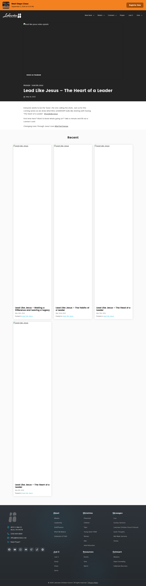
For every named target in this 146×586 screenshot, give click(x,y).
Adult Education (89, 545)
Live (115, 518)
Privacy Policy (93, 583)
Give (138, 15)
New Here (88, 15)
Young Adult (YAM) (90, 532)
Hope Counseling (119, 561)
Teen (85, 527)
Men (85, 541)
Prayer (122, 15)
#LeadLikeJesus (51, 114)
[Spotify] (43, 549)
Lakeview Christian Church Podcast (126, 527)
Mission (56, 518)
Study (56, 561)
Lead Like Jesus (37, 85)
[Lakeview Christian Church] (12, 517)
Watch (100, 15)
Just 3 (130, 15)
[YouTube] (15, 549)
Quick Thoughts (119, 532)
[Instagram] (20, 549)
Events (86, 557)
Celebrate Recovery (120, 566)
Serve (56, 570)
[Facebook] (9, 549)
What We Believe (60, 532)
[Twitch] (31, 549)
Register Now (135, 5)
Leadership (58, 523)
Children (87, 523)
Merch (86, 566)
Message (27, 85)
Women (86, 536)
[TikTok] (37, 549)
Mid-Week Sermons (120, 536)
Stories (116, 541)
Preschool (87, 518)
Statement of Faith (60, 536)
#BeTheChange (61, 126)
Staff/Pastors (58, 527)
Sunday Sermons (119, 523)
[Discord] (26, 549)
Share (56, 566)
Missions (116, 557)
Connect (111, 15)
